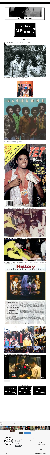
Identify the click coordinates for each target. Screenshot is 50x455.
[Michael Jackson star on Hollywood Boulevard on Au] (2, 428)
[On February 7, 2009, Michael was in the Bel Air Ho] (42, 428)
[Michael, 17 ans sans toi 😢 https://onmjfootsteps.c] (47, 428)
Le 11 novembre (20, 396)
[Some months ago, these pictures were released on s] (27, 428)
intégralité (15, 263)
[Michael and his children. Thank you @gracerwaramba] (12, 429)
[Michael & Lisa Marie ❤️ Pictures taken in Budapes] (22, 428)
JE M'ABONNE (18, 445)
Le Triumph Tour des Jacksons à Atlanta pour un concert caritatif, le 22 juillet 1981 (41, 444)
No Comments (27, 40)
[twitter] (6, 453)
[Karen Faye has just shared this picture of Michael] (32, 428)
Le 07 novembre (35, 396)
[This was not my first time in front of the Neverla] (7, 428)
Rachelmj (6, 382)
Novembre (25, 37)
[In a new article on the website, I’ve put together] (37, 428)
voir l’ (13, 263)
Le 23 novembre (6, 396)
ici (41, 324)
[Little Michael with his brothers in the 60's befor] (17, 428)
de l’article (18, 263)
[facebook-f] (5, 453)
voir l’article (35, 142)
